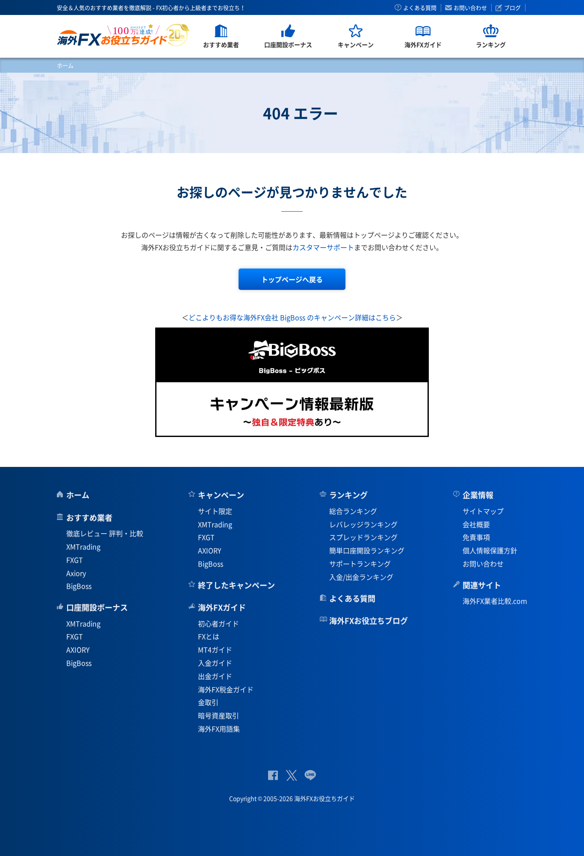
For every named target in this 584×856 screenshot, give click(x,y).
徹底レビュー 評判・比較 (104, 533)
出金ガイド (215, 676)
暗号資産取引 (218, 715)
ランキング (348, 495)
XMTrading (83, 546)
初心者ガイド (218, 623)
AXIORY (78, 649)
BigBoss (78, 586)
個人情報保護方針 (490, 550)
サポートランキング (360, 563)
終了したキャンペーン (236, 585)
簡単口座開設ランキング (366, 550)
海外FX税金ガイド (226, 689)
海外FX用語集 (219, 728)
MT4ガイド (215, 649)
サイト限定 (215, 511)
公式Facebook (273, 775)
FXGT (74, 560)
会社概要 (476, 524)
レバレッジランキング (363, 524)
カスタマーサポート (323, 247)
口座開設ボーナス (97, 607)
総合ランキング (353, 511)
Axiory (76, 573)
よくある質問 (420, 8)
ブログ (512, 8)
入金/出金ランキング (361, 577)
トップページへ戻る (292, 279)
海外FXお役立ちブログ (368, 620)
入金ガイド (215, 663)
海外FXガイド (222, 607)
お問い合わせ (470, 8)
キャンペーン (221, 495)
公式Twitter (291, 775)
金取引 (208, 702)
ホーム (65, 65)
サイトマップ (483, 511)
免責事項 (476, 537)
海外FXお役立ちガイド (123, 35)
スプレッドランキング (363, 537)
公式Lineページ (310, 775)
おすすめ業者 (89, 517)
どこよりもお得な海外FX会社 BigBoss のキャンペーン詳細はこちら (292, 317)
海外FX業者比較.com (495, 601)
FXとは (208, 636)
